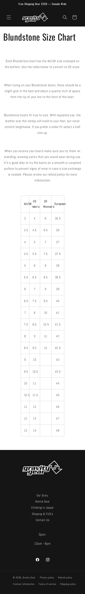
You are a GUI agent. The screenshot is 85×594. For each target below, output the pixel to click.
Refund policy (65, 577)
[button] (9, 17)
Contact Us (42, 520)
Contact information (23, 584)
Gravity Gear (29, 577)
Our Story (42, 495)
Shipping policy (68, 584)
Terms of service (47, 584)
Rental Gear (42, 501)
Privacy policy (47, 577)
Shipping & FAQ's (42, 514)
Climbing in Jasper (42, 507)
